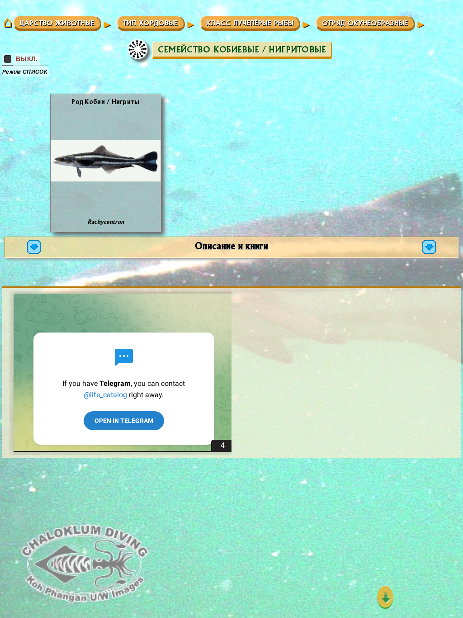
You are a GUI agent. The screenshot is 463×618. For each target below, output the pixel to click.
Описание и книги (231, 245)
